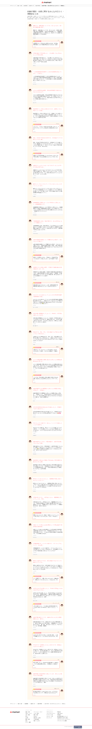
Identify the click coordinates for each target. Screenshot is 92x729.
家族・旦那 (36, 714)
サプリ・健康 (28, 722)
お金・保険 (27, 714)
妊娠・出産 (27, 711)
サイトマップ (49, 717)
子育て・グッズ (28, 713)
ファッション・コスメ (38, 711)
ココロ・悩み (36, 713)
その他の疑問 (36, 719)
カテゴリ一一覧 (50, 716)
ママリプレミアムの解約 (62, 720)
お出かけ (35, 716)
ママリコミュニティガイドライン (63, 719)
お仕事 (26, 717)
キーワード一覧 (50, 714)
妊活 (26, 720)
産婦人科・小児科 (37, 717)
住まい (26, 716)
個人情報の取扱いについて (62, 716)
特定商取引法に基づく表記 (62, 717)
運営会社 (59, 711)
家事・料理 (27, 719)
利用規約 (59, 714)
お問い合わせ (60, 713)
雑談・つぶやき (37, 720)
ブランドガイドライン (51, 713)
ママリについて (50, 711)
